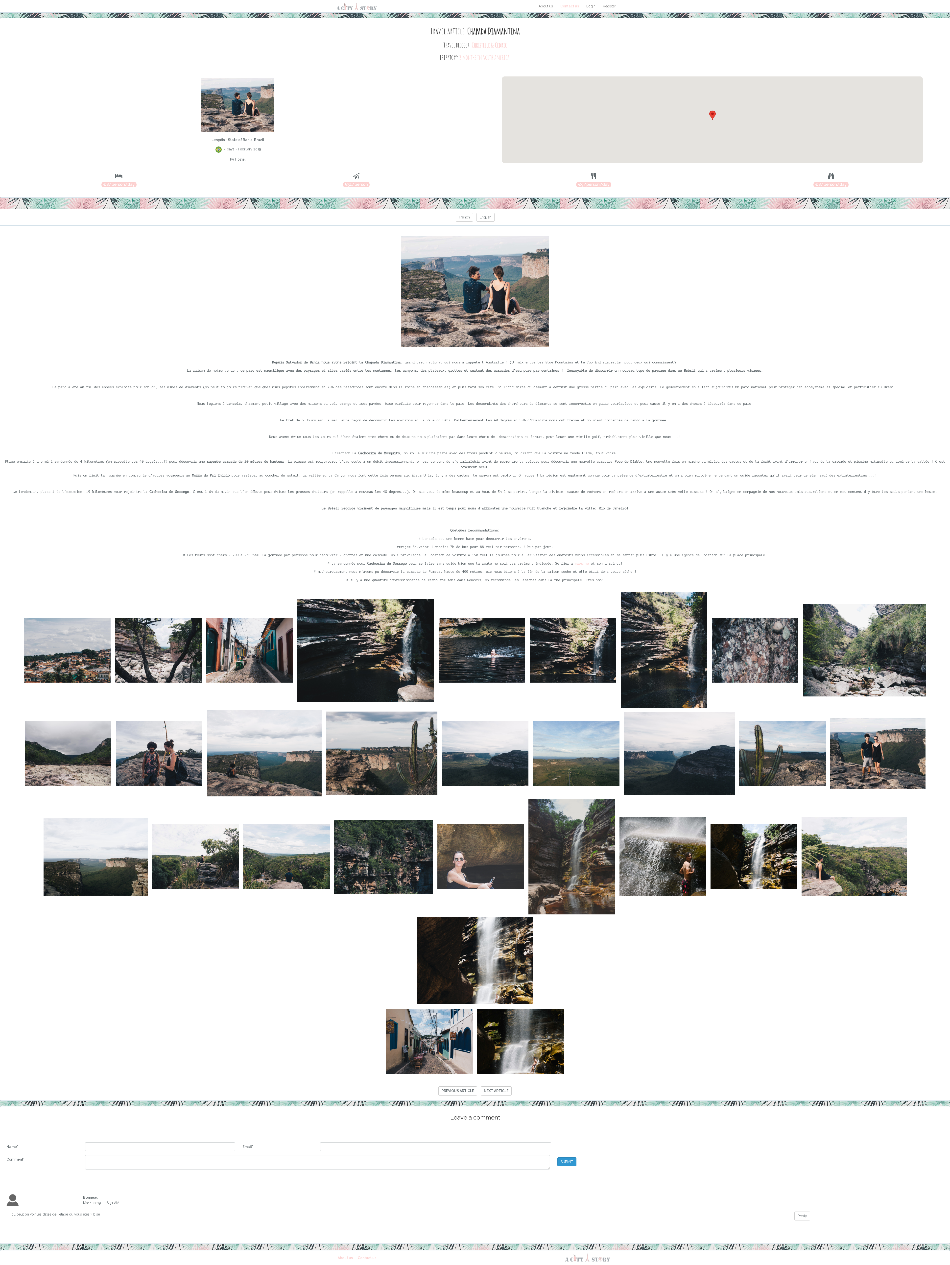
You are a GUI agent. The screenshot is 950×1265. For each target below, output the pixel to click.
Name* (12, 1147)
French (464, 217)
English (485, 217)
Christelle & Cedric (489, 45)
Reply (802, 1216)
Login (590, 6)
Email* (247, 1147)
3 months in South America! (485, 57)
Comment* (15, 1159)
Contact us (569, 6)
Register (609, 6)
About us (546, 6)
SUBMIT (567, 1162)
